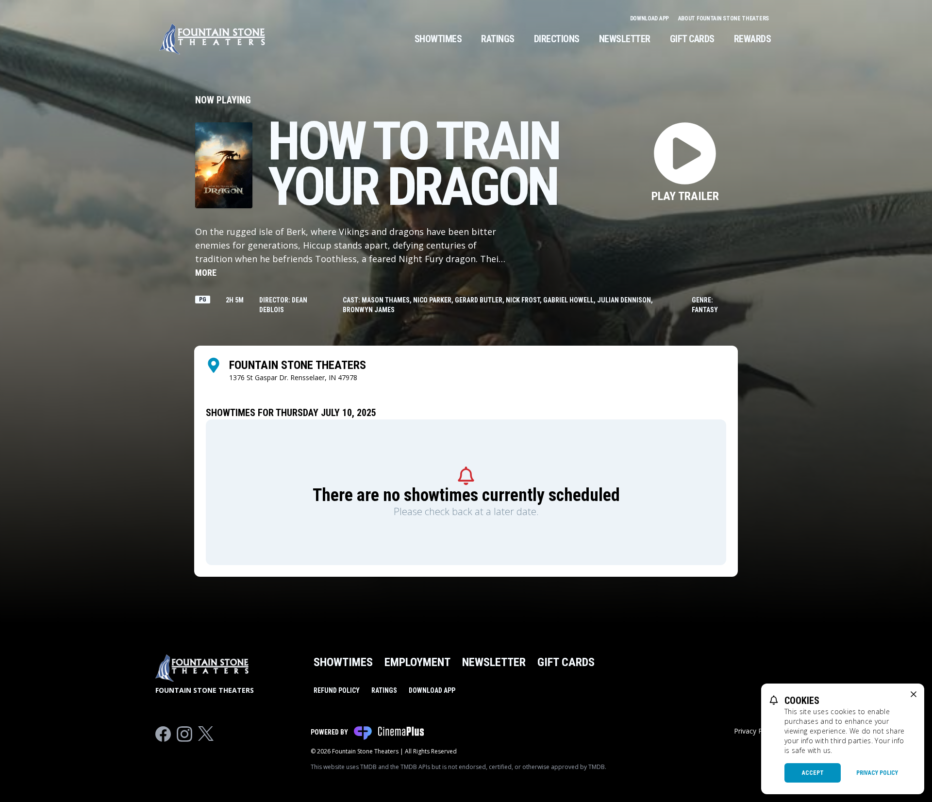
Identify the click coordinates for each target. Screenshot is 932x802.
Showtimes (438, 39)
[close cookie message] (913, 694)
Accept (813, 772)
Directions (557, 39)
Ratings (498, 39)
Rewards (752, 39)
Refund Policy (337, 690)
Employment (417, 662)
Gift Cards (692, 39)
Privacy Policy (877, 772)
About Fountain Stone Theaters (723, 18)
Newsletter (624, 39)
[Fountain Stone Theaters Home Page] (212, 38)
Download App (650, 18)
